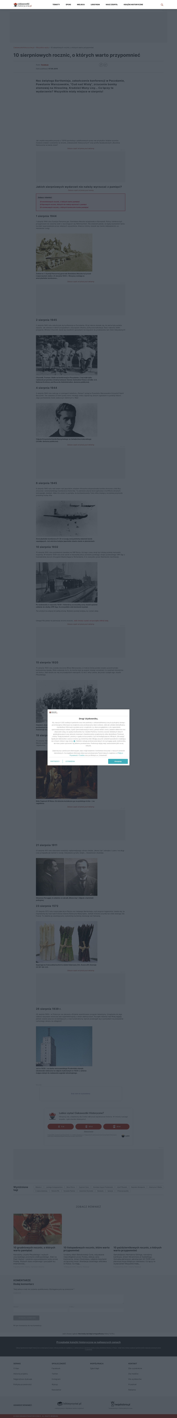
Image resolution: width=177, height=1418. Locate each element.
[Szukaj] (162, 4)
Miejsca (81, 4)
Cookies (82, 755)
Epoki (68, 4)
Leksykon (95, 4)
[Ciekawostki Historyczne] (24, 4)
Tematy (56, 4)
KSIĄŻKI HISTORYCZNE (133, 4)
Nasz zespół (112, 4)
